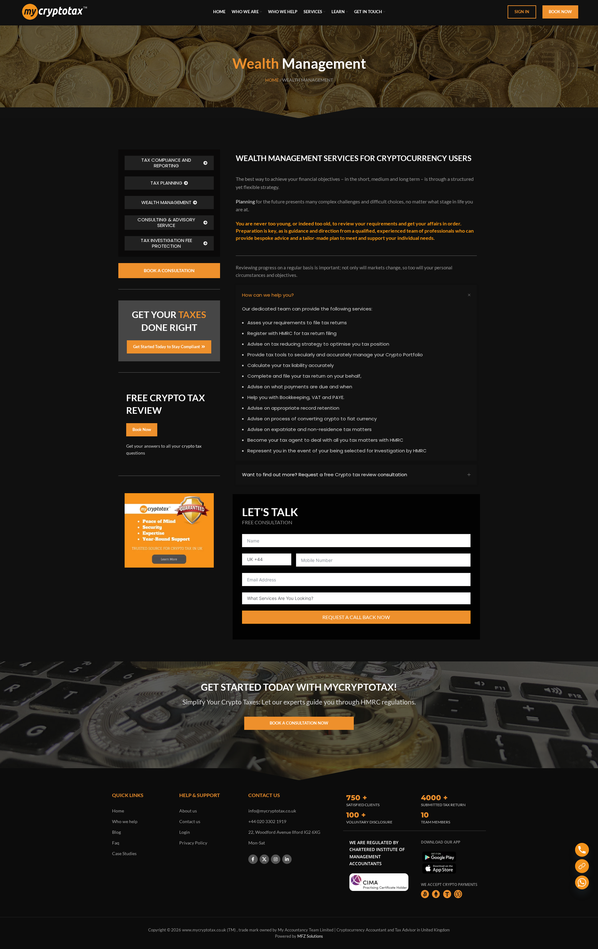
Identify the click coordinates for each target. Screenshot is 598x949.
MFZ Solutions (310, 936)
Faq (115, 842)
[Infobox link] (377, 799)
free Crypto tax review (350, 474)
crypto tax (192, 446)
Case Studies (124, 853)
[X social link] (264, 859)
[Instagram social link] (275, 859)
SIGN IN (521, 11)
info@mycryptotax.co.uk (272, 810)
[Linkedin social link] (287, 859)
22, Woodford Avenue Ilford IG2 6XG (284, 832)
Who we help (124, 821)
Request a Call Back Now (356, 617)
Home (118, 810)
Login (184, 832)
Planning (245, 201)
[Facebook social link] (253, 859)
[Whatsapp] (582, 882)
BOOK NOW (560, 11)
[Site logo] (54, 11)
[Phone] (582, 850)
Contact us (189, 821)
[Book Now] (582, 866)
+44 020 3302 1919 (267, 821)
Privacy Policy (193, 842)
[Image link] (378, 881)
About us (188, 810)
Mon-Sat (256, 842)
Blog (116, 832)
